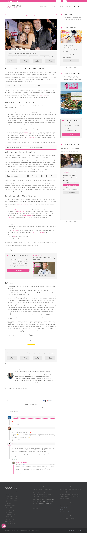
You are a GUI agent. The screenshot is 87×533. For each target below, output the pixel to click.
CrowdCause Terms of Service (46, 503)
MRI (14, 236)
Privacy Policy (9, 521)
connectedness (14, 230)
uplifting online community (38, 232)
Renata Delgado (67, 177)
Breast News (9, 512)
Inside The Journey (10, 514)
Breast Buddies (9, 509)
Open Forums (9, 502)
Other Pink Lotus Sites (11, 523)
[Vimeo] (13, 1)
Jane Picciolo (15, 443)
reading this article (27, 471)
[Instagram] (6, 1)
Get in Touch (9, 518)
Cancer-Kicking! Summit (11, 496)
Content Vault (9, 516)
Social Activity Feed (10, 505)
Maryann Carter (15, 428)
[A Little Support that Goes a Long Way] (71, 155)
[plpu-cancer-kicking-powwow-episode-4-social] (44, 268)
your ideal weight (14, 219)
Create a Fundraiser (71, 150)
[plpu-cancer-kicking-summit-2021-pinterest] (71, 98)
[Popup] (75, 6)
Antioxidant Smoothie (28, 215)
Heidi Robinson (15, 417)
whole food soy (20, 211)
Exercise (10, 217)
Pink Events (8, 503)
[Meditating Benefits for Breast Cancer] (71, 31)
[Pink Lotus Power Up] (13, 6)
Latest (8, 363)
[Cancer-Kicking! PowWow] (8, 255)
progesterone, (32, 137)
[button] (65, 67)
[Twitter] (9, 1)
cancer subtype (43, 95)
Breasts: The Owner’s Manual (22, 204)
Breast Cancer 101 (10, 510)
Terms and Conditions (11, 519)
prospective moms (28, 132)
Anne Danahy (66, 49)
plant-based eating (17, 210)
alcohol (19, 222)
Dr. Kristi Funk (11, 53)
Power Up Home (10, 494)
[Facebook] (18, 1)
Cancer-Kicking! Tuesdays (12, 500)
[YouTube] (11, 1)
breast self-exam (15, 234)
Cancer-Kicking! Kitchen (11, 498)
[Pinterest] (15, 1)
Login (53, 400)
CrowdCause (9, 507)
